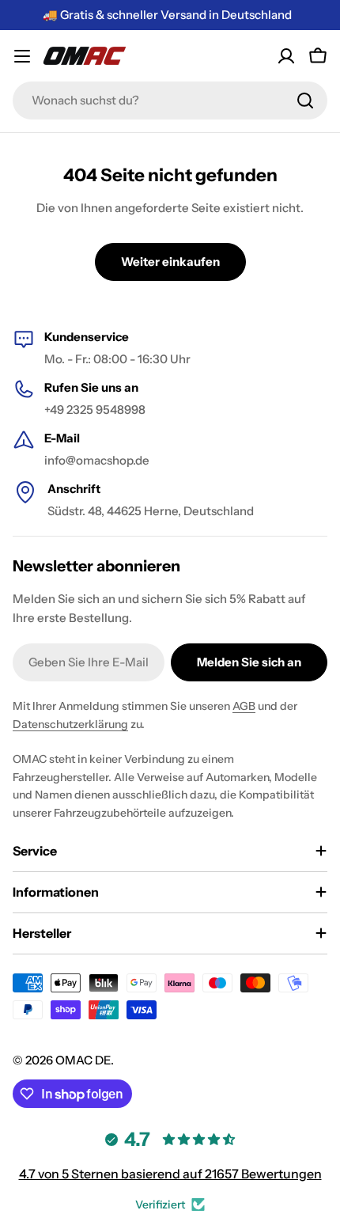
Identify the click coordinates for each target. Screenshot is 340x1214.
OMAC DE (83, 1060)
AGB (243, 706)
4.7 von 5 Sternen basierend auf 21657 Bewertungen (170, 1174)
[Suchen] (305, 100)
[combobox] (170, 101)
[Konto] (286, 56)
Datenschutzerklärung (70, 724)
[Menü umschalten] (22, 56)
